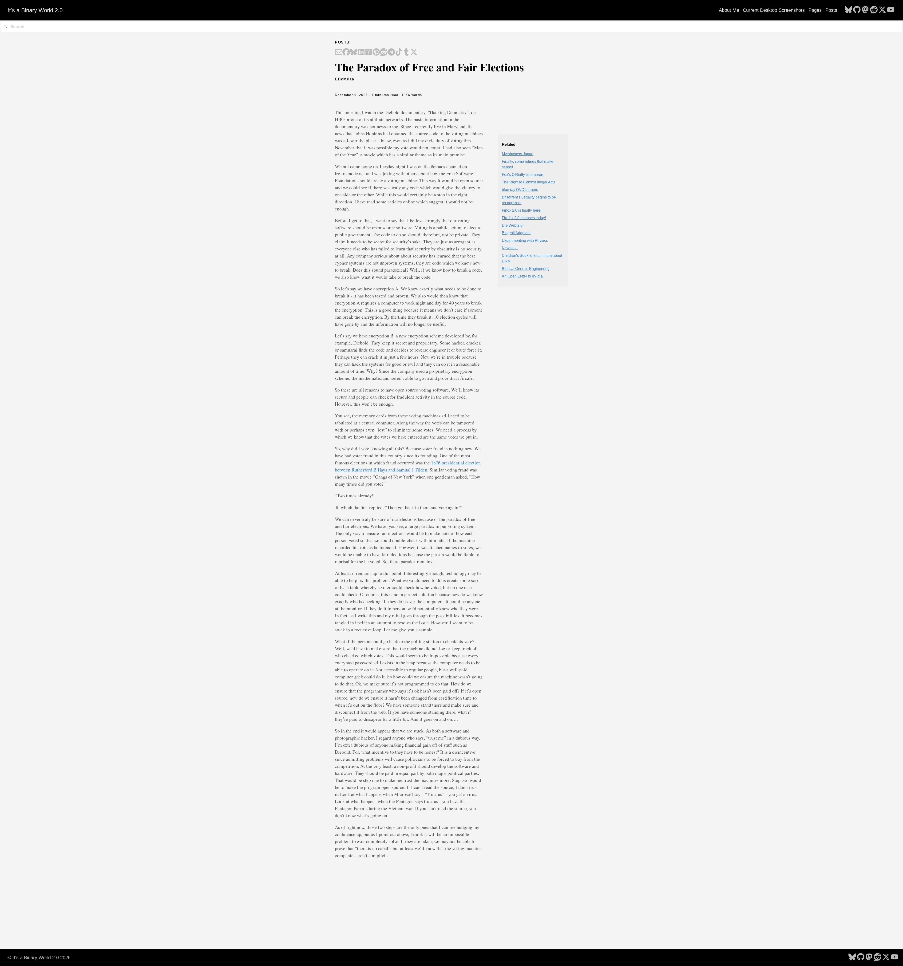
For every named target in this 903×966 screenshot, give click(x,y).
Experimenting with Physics (525, 240)
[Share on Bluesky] (353, 52)
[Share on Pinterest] (376, 52)
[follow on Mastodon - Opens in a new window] (865, 10)
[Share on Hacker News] (368, 52)
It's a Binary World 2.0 (35, 10)
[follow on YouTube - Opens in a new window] (891, 10)
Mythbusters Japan (517, 154)
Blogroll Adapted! (516, 233)
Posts (831, 10)
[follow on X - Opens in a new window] (882, 10)
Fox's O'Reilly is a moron (522, 175)
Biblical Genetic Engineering (526, 269)
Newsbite (510, 248)
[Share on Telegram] (391, 52)
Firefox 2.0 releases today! (524, 218)
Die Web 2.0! (512, 225)
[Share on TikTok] (399, 52)
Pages (815, 10)
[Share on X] (414, 52)
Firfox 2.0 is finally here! (521, 210)
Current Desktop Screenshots (774, 10)
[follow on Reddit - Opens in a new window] (874, 10)
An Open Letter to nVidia (522, 276)
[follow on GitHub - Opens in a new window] (857, 10)
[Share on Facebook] (346, 52)
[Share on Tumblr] (406, 52)
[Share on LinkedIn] (361, 52)
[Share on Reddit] (384, 52)
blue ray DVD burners (520, 190)
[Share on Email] (338, 52)
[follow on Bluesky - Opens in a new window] (848, 10)
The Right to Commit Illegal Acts (528, 182)
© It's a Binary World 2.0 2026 (39, 957)
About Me (729, 10)
